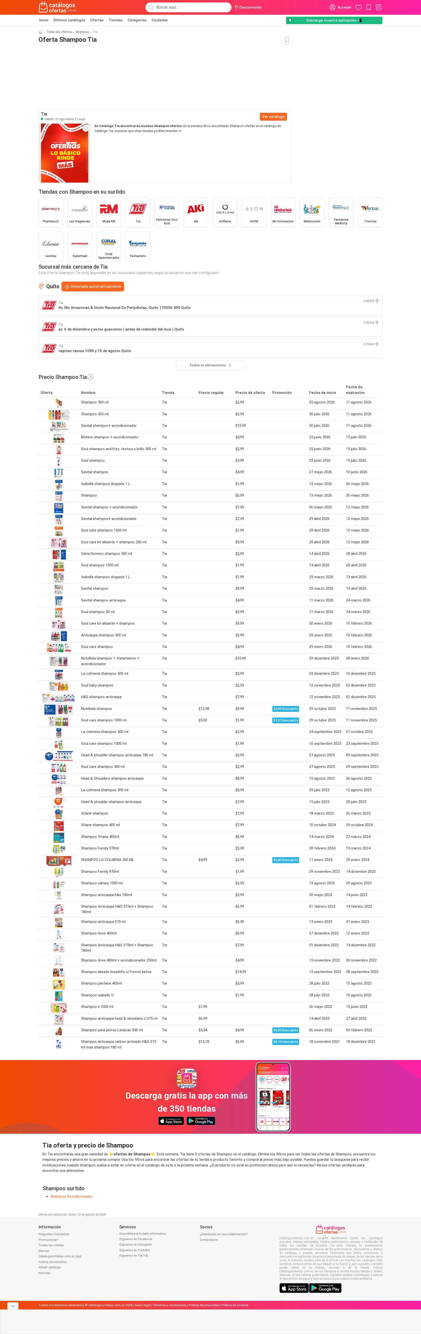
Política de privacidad (204, 1305)
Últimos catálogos (69, 20)
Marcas (44, 1251)
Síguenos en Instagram (135, 1244)
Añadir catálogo (50, 1267)
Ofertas (97, 20)
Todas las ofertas (59, 32)
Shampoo (82, 32)
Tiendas (116, 20)
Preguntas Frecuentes (54, 1234)
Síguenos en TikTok (133, 1255)
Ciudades (160, 20)
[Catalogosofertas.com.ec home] (58, 7)
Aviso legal (142, 1305)
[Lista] (379, 7)
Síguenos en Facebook (135, 1239)
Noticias (44, 1273)
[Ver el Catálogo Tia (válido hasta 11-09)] (64, 153)
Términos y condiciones (169, 1305)
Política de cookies (234, 1305)
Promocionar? (48, 1240)
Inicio (43, 20)
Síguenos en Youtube (134, 1250)
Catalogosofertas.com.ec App (60, 1256)
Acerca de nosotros (53, 1262)
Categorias (137, 20)
